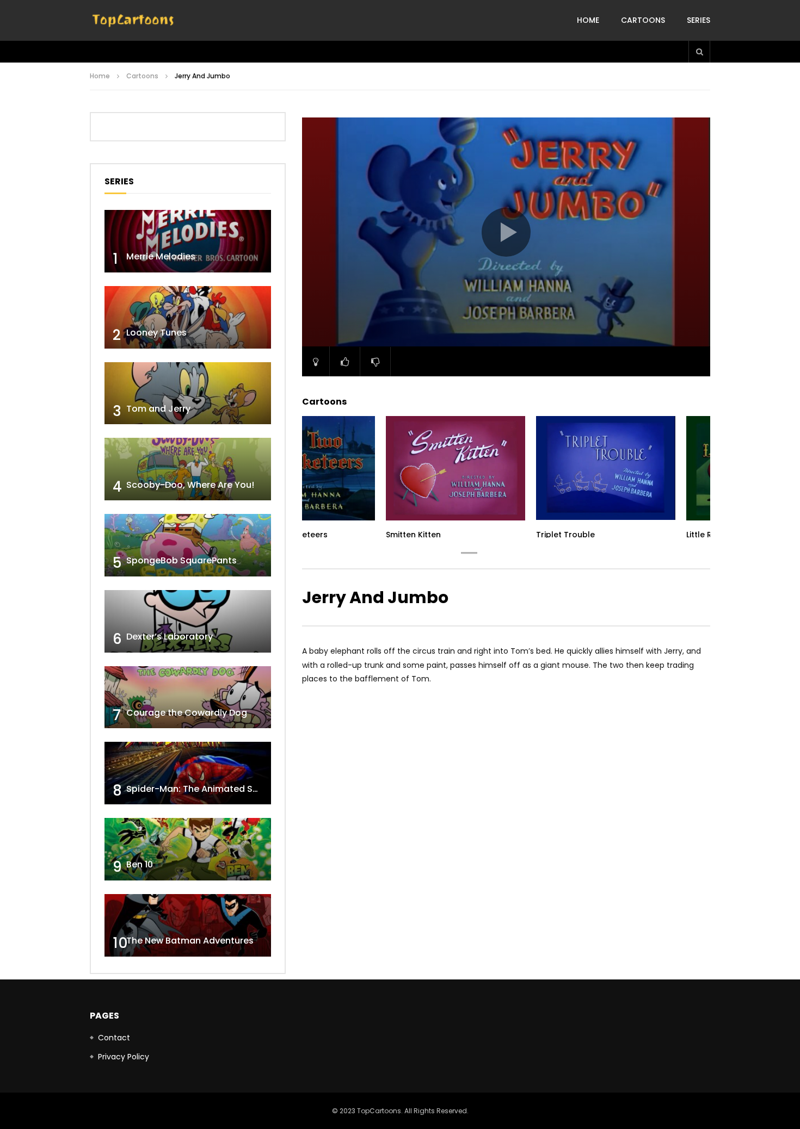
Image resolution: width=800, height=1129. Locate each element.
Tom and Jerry (158, 408)
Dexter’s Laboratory (169, 636)
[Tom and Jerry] (187, 393)
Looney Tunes (156, 332)
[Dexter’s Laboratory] (187, 621)
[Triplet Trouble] (605, 468)
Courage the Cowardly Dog (186, 712)
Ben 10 (139, 864)
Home (588, 20)
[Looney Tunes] (187, 317)
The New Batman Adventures (190, 940)
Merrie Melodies (160, 256)
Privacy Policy (123, 1056)
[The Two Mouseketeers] (305, 468)
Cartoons (643, 20)
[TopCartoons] (133, 21)
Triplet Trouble (565, 534)
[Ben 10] (187, 849)
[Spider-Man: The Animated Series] (187, 773)
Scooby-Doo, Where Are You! (190, 485)
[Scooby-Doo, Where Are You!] (187, 469)
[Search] (699, 52)
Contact (114, 1037)
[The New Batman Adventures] (187, 925)
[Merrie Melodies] (187, 241)
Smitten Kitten (413, 534)
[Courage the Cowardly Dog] (187, 697)
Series (698, 20)
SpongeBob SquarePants (181, 560)
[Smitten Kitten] (455, 468)
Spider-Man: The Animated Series (200, 789)
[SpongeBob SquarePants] (187, 545)
